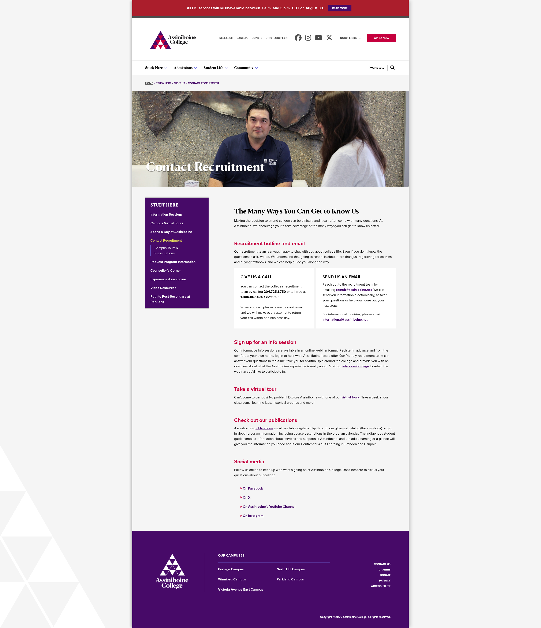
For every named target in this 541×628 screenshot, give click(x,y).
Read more (339, 8)
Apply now (381, 38)
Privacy (385, 581)
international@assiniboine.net (344, 319)
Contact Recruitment (166, 240)
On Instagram (253, 515)
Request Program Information (172, 261)
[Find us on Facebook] (298, 39)
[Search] (391, 68)
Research (226, 38)
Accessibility (381, 586)
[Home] (172, 40)
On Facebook (253, 488)
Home (149, 83)
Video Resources (163, 287)
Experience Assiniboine (168, 279)
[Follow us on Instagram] (308, 39)
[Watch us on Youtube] (318, 39)
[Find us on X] (329, 39)
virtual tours (351, 397)
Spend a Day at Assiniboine (171, 231)
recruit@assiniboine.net (354, 289)
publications (263, 428)
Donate (257, 38)
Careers (242, 38)
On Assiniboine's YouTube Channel (269, 506)
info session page (355, 366)
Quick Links (348, 38)
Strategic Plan (276, 38)
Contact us (382, 564)
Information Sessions (166, 214)
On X (246, 497)
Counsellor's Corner (165, 270)
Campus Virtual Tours (166, 223)
